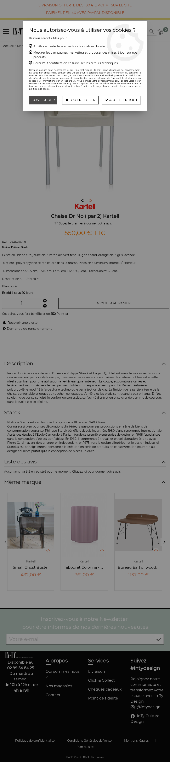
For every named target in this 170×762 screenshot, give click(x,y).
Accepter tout (122, 100)
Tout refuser (81, 100)
